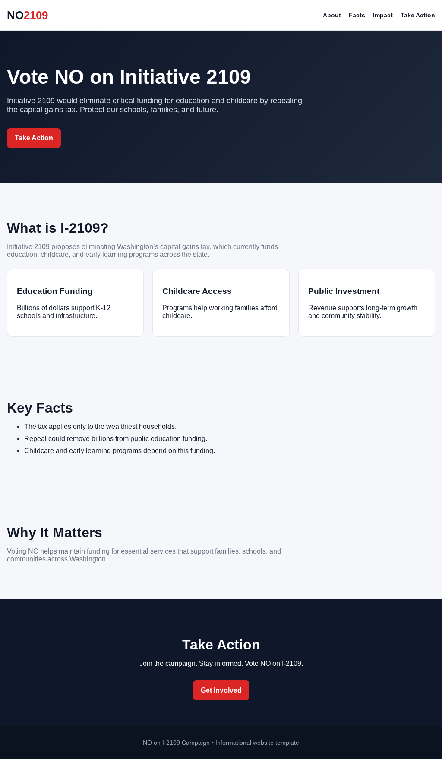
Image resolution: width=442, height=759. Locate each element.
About (332, 15)
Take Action (418, 15)
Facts (357, 15)
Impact (383, 15)
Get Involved (221, 690)
